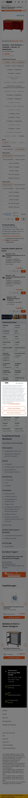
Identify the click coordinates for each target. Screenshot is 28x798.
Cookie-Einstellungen (14, 408)
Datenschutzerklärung (14, 403)
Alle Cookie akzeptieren (14, 413)
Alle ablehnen (19, 383)
